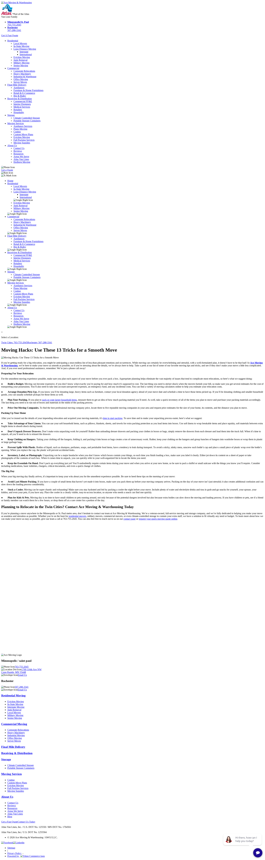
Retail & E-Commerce (24, 93)
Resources (18, 153)
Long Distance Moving (24, 49)
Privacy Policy (14, 853)
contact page (129, 519)
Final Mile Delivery (16, 85)
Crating (17, 131)
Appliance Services (22, 126)
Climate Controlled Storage (26, 118)
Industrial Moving (16, 735)
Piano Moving (20, 129)
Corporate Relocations (24, 71)
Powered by (13, 856)
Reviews (17, 151)
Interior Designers (22, 104)
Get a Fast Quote (9, 821)
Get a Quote (7, 170)
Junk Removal (20, 60)
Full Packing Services (24, 140)
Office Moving (20, 79)
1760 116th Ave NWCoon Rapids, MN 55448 (21, 671)
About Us (12, 145)
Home (10, 180)
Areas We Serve (21, 156)
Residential (12, 40)
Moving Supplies (21, 142)
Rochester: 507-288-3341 (39, 342)
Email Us (22, 675)
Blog (9, 816)
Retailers (17, 109)
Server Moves (20, 82)
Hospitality (18, 112)
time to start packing (112, 418)
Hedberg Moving (21, 162)
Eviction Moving (21, 57)
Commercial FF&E (22, 101)
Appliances (18, 87)
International (26, 54)
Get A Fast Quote (9, 35)
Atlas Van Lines (21, 159)
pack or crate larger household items (59, 400)
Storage (11, 115)
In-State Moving (21, 46)
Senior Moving (20, 65)
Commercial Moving (14, 724)
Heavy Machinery (22, 73)
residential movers (77, 516)
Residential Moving (13, 695)
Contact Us (18, 148)
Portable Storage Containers (26, 120)
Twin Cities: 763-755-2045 (14, 342)
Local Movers (20, 43)
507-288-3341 (14, 29)
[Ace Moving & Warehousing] (16, 2)
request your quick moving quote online (158, 519)
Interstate (24, 51)
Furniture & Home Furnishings (28, 90)
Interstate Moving (15, 707)
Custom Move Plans (23, 134)
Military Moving (21, 62)
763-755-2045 (18, 23)
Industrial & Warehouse (24, 76)
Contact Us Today (26, 821)
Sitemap (11, 848)
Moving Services (15, 123)
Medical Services (21, 107)
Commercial (13, 68)
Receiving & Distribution (19, 98)
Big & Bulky (19, 96)
